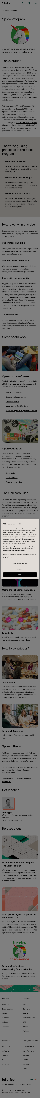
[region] (20, 549)
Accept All (20, 574)
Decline (20, 569)
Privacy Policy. (20, 550)
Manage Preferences (20, 563)
